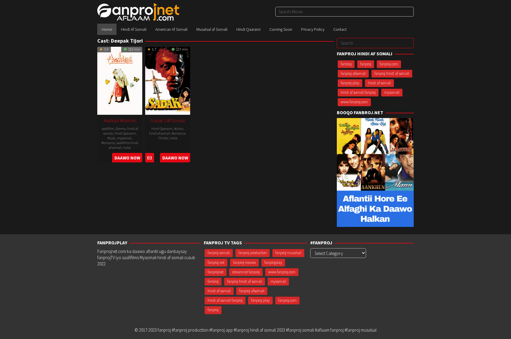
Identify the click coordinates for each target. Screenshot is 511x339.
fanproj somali (219, 252)
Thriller (163, 138)
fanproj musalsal (288, 252)
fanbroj (346, 64)
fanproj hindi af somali (391, 73)
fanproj (365, 64)
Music (111, 138)
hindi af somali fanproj (358, 92)
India (127, 147)
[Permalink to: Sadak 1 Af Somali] (167, 80)
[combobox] (344, 12)
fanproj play (350, 82)
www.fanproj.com (354, 101)
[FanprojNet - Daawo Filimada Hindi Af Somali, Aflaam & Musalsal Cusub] (138, 11)
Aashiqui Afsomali (120, 120)
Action (178, 128)
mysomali (124, 138)
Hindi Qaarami (125, 133)
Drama (121, 128)
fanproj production (252, 252)
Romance (108, 143)
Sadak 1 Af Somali (168, 120)
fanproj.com (389, 64)
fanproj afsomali (353, 73)
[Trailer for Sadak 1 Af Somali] (149, 158)
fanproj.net (216, 262)
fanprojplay (273, 262)
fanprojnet (216, 272)
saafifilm (108, 128)
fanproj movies (244, 262)
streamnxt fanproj (246, 272)
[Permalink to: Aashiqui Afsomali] (120, 80)
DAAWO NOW (127, 158)
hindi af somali (159, 133)
